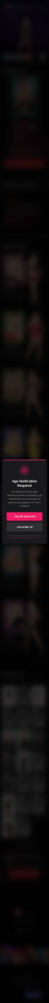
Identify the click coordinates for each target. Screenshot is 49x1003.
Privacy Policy (32, 538)
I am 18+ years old (24, 516)
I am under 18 (25, 527)
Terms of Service (18, 538)
